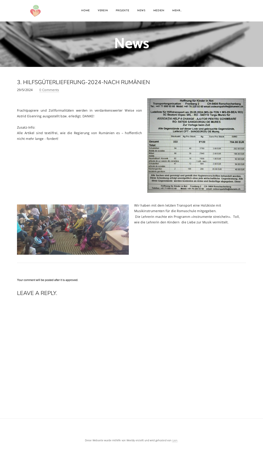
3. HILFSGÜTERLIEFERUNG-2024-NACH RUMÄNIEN (83, 82)
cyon (174, 440)
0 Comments (49, 90)
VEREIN (103, 10)
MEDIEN (158, 10)
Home (85, 10)
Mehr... (177, 10)
